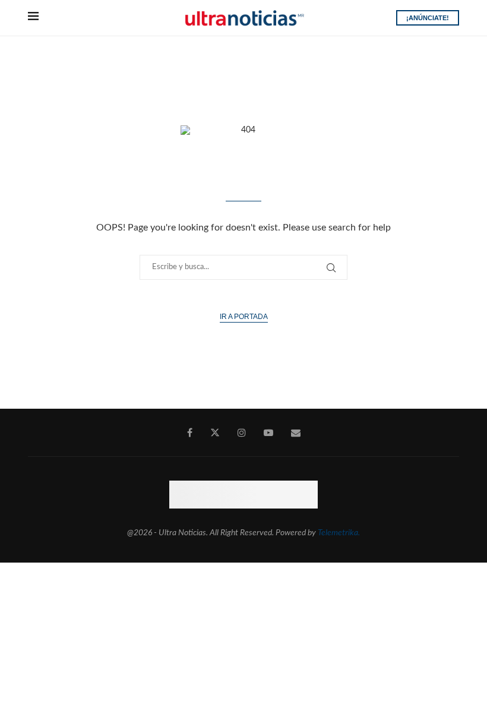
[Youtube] (268, 432)
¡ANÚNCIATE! (427, 17)
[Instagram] (242, 432)
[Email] (296, 432)
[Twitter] (215, 432)
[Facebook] (189, 432)
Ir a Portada (244, 316)
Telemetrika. (339, 533)
